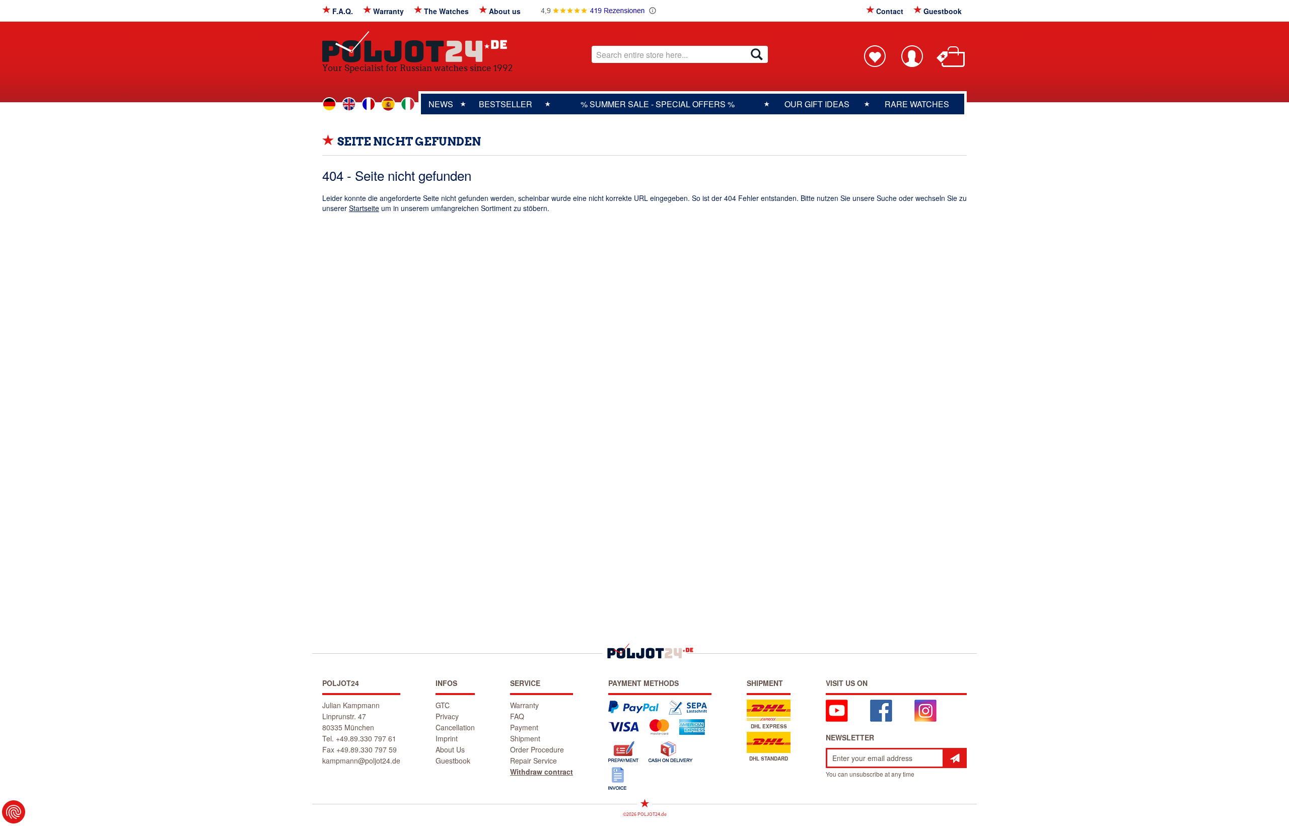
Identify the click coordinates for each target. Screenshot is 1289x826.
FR (369, 104)
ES (388, 104)
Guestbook (942, 11)
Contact (889, 11)
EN (349, 104)
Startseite (364, 208)
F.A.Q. (342, 11)
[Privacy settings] (13, 811)
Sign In (912, 56)
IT (408, 104)
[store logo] (417, 46)
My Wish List (875, 56)
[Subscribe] (955, 758)
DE (329, 104)
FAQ (517, 716)
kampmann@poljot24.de (361, 760)
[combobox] (680, 54)
